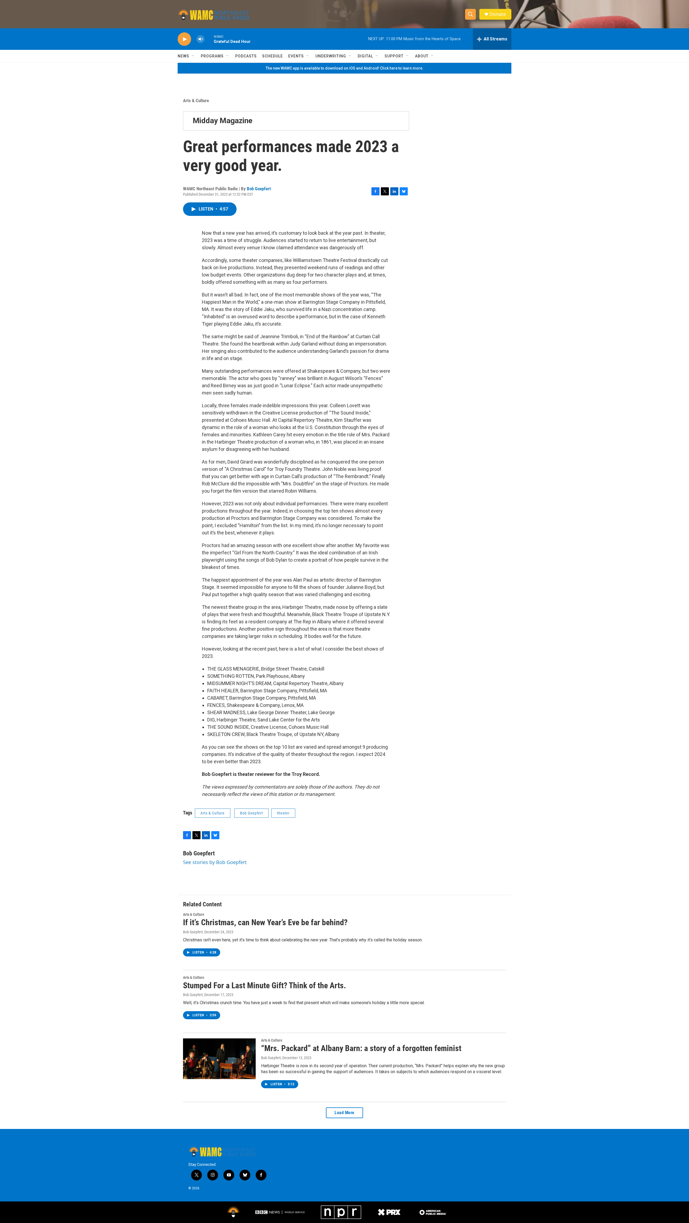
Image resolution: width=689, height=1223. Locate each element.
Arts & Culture (196, 100)
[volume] (200, 39)
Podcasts (246, 56)
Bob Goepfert (259, 188)
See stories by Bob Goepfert (215, 862)
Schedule (272, 56)
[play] (184, 39)
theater (283, 813)
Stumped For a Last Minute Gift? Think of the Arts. (264, 985)
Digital (365, 56)
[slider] (209, 39)
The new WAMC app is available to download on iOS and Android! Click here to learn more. (344, 68)
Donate (497, 14)
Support (394, 56)
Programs (212, 56)
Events (296, 56)
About (421, 56)
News (183, 56)
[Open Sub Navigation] (193, 56)
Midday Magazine (222, 120)
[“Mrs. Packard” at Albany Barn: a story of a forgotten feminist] (219, 1058)
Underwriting (330, 56)
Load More (344, 1112)
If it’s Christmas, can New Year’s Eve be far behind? (265, 922)
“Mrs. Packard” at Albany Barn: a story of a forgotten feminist (361, 1048)
